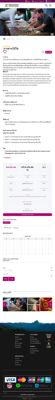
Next (50, 304)
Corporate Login (18, 364)
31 (43, 167)
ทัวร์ (13, 39)
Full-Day (17, 227)
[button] (35, 1)
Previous (4, 304)
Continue (25, 398)
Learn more (30, 398)
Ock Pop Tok (11, 167)
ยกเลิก (5, 279)
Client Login (17, 358)
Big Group (11, 196)
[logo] (12, 5)
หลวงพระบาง (27, 204)
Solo (42, 196)
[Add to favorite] (5, 52)
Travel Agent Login (18, 360)
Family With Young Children (19, 196)
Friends (38, 196)
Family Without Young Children (31, 196)
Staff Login (17, 362)
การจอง (11, 279)
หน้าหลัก (8, 39)
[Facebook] (43, 52)
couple (44, 196)
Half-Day (9, 227)
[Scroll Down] (27, 33)
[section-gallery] (52, 34)
